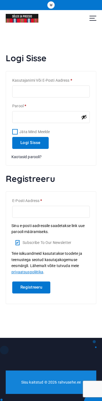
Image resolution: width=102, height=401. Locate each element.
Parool (25, 105)
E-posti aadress (33, 200)
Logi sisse (30, 142)
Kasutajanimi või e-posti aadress (48, 80)
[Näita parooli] (84, 117)
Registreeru (31, 287)
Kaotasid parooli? (26, 157)
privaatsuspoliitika (27, 272)
